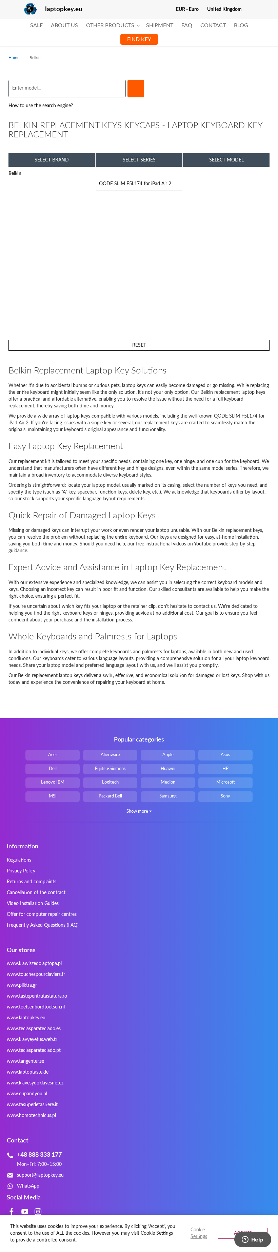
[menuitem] (36, 26)
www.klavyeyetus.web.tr (32, 1039)
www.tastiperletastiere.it (32, 1104)
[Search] (135, 88)
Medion (168, 782)
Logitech (110, 782)
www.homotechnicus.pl (31, 1115)
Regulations (19, 860)
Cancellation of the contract (36, 892)
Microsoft (225, 782)
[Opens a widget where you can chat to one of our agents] (252, 1240)
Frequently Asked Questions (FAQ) (43, 925)
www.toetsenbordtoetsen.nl (36, 1007)
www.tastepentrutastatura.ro (37, 996)
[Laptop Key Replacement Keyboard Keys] (22, 9)
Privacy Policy (21, 871)
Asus (225, 755)
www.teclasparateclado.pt (34, 1050)
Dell (53, 769)
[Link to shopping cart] (251, 9)
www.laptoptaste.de (27, 1072)
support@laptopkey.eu (40, 1175)
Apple (168, 755)
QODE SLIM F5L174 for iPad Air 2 (135, 183)
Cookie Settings (199, 1233)
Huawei (168, 769)
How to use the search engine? (40, 105)
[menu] (139, 32)
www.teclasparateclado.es (34, 1028)
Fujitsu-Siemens (110, 769)
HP (225, 769)
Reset (139, 345)
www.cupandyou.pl (27, 1094)
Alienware (110, 755)
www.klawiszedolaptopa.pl (34, 963)
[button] (190, 9)
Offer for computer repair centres (42, 914)
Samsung (168, 796)
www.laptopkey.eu (26, 1018)
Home (14, 58)
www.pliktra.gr (22, 985)
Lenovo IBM (52, 782)
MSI (53, 796)
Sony (225, 796)
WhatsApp (28, 1186)
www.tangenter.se (25, 1061)
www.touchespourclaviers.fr (36, 974)
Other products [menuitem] (110, 25)
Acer (52, 755)
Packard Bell (110, 796)
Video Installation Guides (33, 903)
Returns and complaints (31, 882)
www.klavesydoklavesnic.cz (35, 1083)
